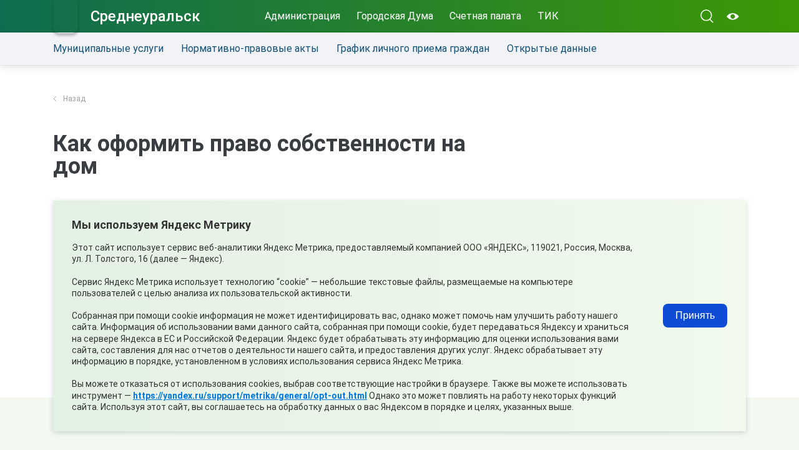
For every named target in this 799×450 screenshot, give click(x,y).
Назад (74, 98)
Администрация (302, 16)
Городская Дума (394, 16)
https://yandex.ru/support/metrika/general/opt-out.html (250, 396)
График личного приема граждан (412, 48)
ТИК (548, 16)
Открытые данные (552, 48)
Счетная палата (485, 16)
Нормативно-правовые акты (250, 48)
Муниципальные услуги (108, 48)
